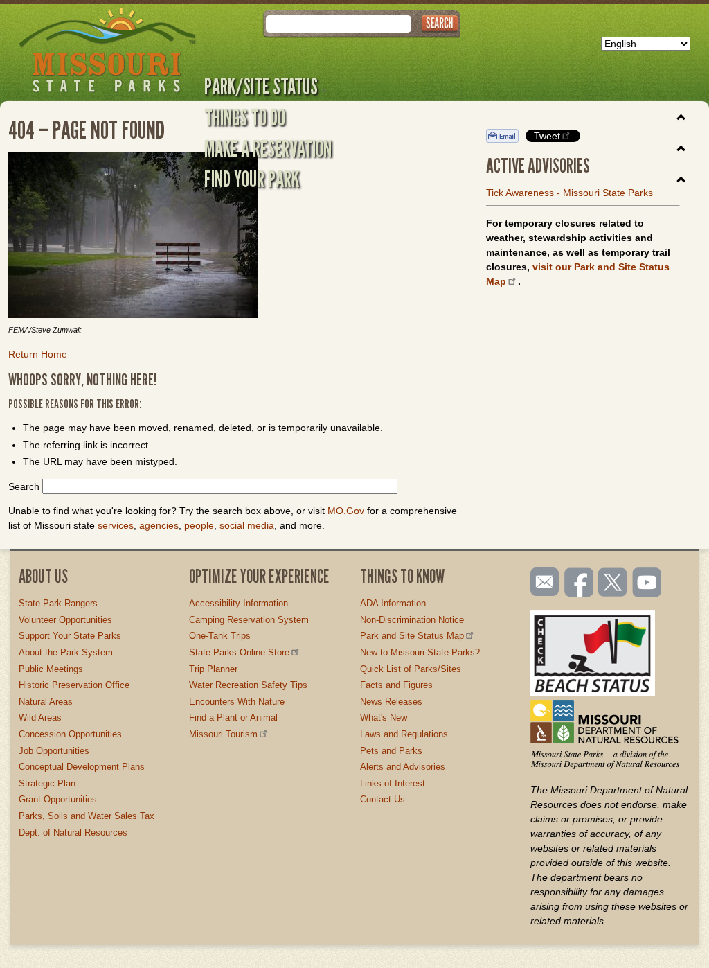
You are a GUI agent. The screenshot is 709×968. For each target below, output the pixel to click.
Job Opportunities (54, 751)
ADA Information (393, 603)
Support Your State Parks (70, 636)
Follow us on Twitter (611, 583)
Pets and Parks (391, 751)
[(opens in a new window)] (236, 237)
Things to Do (244, 117)
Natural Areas (46, 701)
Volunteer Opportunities (65, 620)
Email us (541, 582)
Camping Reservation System (249, 620)
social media (246, 525)
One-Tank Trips (220, 636)
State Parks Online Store (239, 652)
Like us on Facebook (579, 583)
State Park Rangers (58, 603)
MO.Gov (345, 510)
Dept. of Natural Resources (73, 832)
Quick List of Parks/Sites (410, 669)
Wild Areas (40, 717)
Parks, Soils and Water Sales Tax (86, 816)
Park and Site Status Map (412, 636)
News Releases (391, 701)
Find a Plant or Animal (233, 717)
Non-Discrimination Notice (412, 620)
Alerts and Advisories (402, 767)
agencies (159, 525)
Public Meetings (51, 669)
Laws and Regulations (404, 734)
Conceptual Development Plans (82, 767)
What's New (383, 717)
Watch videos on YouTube (647, 583)
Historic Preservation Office (74, 685)
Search (23, 486)
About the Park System (66, 652)
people (199, 525)
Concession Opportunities (70, 734)
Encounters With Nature (237, 701)
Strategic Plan (47, 783)
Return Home (37, 354)
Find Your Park (251, 179)
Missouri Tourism (223, 734)
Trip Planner (213, 669)
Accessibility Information (238, 603)
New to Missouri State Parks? (420, 652)
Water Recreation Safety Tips (248, 685)
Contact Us (382, 799)
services (116, 525)
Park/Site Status (261, 86)
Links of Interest (392, 783)
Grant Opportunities (58, 799)
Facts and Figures (396, 685)
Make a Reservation (268, 148)
